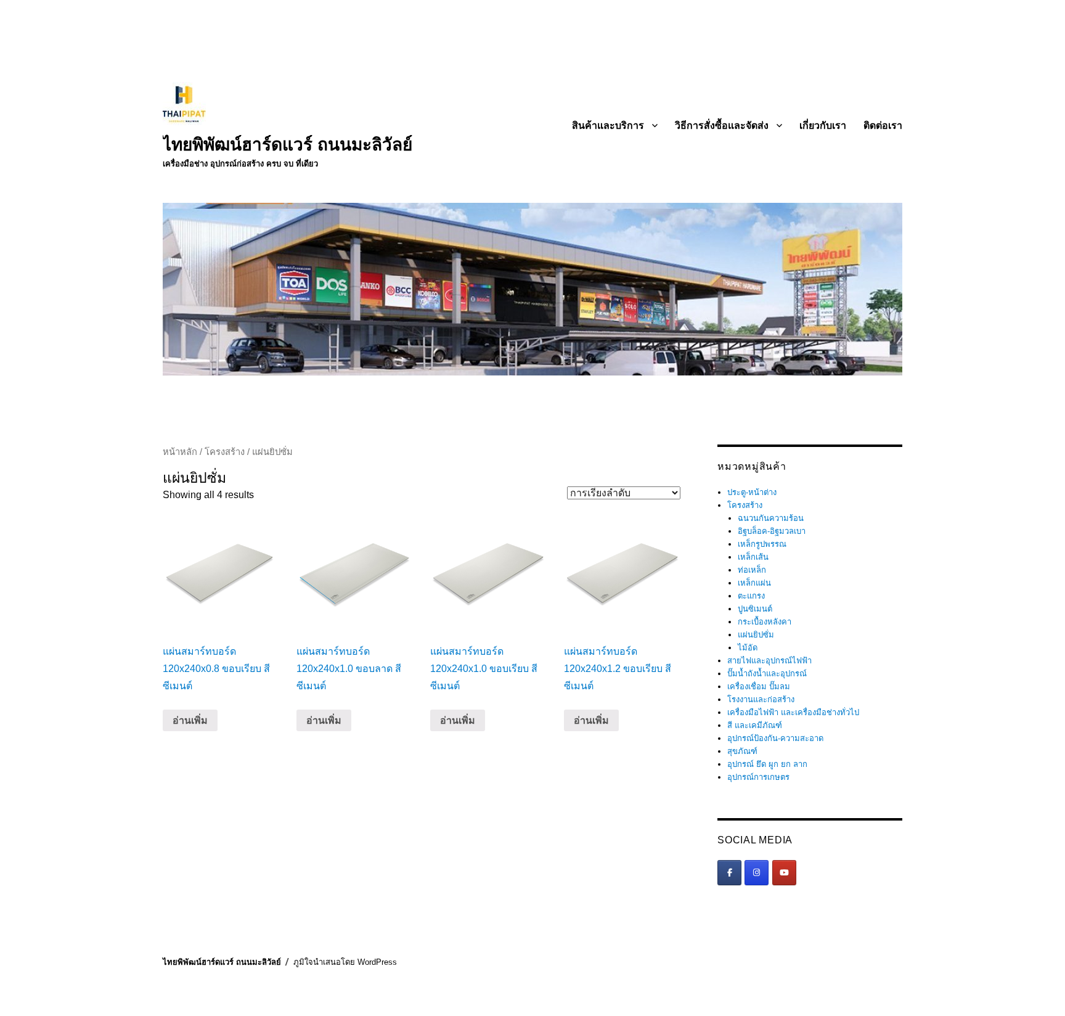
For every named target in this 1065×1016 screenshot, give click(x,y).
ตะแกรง (751, 595)
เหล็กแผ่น (754, 583)
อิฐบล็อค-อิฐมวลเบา (772, 531)
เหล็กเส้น (753, 557)
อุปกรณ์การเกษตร (758, 777)
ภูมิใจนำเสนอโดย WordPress (345, 962)
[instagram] (757, 872)
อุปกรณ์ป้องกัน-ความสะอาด (775, 738)
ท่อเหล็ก (752, 570)
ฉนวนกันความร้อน (771, 518)
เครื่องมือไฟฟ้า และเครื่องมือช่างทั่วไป (793, 712)
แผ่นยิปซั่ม (756, 634)
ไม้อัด (747, 647)
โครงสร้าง (225, 452)
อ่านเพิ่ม (190, 720)
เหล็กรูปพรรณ (762, 544)
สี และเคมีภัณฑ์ (754, 725)
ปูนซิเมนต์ (755, 608)
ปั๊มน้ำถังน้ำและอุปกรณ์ (767, 673)
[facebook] (729, 872)
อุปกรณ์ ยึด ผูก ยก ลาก (767, 764)
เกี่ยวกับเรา (822, 125)
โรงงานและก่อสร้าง (760, 699)
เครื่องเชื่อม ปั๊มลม (758, 686)
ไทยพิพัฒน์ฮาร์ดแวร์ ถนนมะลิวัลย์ (287, 144)
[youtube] (784, 872)
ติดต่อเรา (882, 125)
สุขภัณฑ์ (742, 751)
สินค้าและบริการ (608, 125)
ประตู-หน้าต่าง (752, 492)
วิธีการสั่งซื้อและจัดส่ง (722, 125)
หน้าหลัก (180, 452)
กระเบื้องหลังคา (764, 621)
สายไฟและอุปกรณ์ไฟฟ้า (769, 660)
